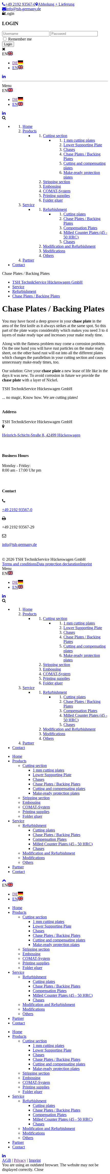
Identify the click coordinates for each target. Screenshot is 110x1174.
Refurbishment (34, 825)
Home (17, 756)
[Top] (4, 880)
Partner (18, 867)
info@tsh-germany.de (23, 9)
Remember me (20, 39)
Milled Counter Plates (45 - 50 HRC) (63, 844)
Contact (18, 871)
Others (28, 862)
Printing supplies (36, 811)
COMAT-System (36, 807)
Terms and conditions (19, 564)
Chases (38, 779)
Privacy (20, 1160)
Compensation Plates (50, 839)
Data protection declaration (58, 564)
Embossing (31, 802)
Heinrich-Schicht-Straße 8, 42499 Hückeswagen (41, 435)
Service (18, 821)
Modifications (34, 858)
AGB (6, 1160)
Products (19, 761)
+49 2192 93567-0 (20, 4)
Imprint (86, 564)
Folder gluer (32, 816)
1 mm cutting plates (48, 770)
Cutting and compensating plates (59, 788)
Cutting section (35, 765)
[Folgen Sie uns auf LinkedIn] (4, 76)
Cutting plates (44, 830)
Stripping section (36, 798)
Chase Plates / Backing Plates (56, 784)
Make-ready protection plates (56, 793)
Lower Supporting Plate (52, 775)
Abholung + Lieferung (56, 4)
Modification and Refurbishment (49, 853)
